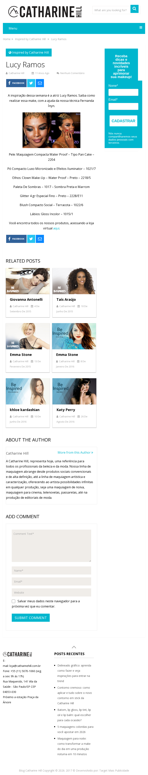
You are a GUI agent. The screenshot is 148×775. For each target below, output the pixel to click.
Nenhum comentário (72, 73)
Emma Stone (21, 354)
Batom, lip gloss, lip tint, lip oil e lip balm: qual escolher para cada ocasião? (74, 715)
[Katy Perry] (74, 391)
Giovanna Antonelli (26, 299)
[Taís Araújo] (74, 281)
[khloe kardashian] (28, 391)
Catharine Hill (16, 73)
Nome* (113, 85)
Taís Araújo (66, 299)
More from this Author (74, 452)
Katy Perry (65, 409)
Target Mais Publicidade (114, 770)
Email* (113, 99)
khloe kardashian (25, 409)
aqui (56, 228)
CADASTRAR (123, 121)
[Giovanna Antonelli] (28, 281)
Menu (13, 28)
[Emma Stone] (28, 336)
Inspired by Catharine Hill (30, 52)
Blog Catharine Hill (30, 770)
